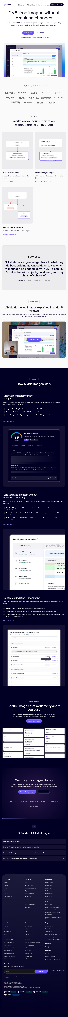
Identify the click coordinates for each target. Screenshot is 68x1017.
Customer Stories (29, 893)
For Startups (48, 904)
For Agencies (48, 899)
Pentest (6, 926)
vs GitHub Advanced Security (32, 942)
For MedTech (48, 885)
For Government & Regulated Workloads (53, 918)
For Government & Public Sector (53, 910)
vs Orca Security (29, 937)
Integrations (28, 896)
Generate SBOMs (8, 939)
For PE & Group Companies (52, 907)
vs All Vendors (28, 926)
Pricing (6, 885)
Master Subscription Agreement (53, 934)
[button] (59, 4)
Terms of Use (48, 931)
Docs (26, 882)
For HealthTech (49, 882)
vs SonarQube (28, 953)
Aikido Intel (27, 907)
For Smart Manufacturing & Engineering (52, 913)
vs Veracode (28, 939)
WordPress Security (9, 942)
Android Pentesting (9, 953)
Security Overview (50, 956)
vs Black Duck (28, 956)
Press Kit (27, 901)
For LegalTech (49, 893)
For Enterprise (49, 901)
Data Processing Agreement (52, 937)
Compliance (7, 928)
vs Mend (27, 934)
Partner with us (8, 896)
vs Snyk (27, 928)
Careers (6, 890)
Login (52, 4)
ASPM (5, 934)
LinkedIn (53, 970)
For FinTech (48, 888)
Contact (6, 893)
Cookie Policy (48, 928)
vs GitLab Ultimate (29, 945)
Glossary (27, 899)
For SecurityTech (49, 890)
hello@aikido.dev (49, 947)
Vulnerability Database (30, 888)
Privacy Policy (49, 926)
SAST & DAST (7, 931)
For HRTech (48, 896)
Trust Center (48, 954)
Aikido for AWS (8, 950)
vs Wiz (26, 931)
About (5, 888)
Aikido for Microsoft (9, 948)
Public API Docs (29, 885)
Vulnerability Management (11, 937)
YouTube (59, 970)
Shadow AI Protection (9, 956)
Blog (26, 890)
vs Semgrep (28, 950)
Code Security (7, 945)
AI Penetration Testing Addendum (54, 939)
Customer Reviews (30, 904)
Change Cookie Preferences (52, 959)
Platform (6, 882)
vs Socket (27, 959)
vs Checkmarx (28, 948)
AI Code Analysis (8, 959)
